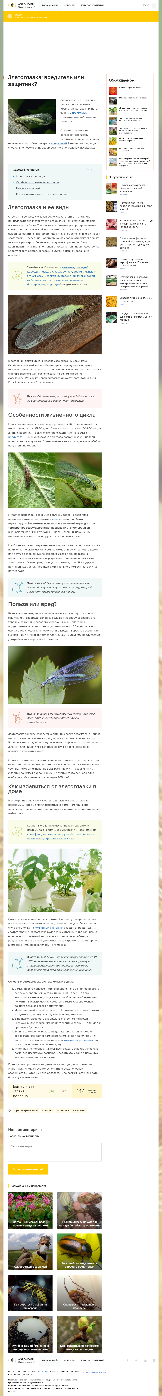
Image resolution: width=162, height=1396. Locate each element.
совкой (51, 276)
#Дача (31, 16)
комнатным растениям (78, 1040)
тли (93, 738)
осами (41, 276)
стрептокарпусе (55, 838)
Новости (69, 5)
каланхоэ (88, 834)
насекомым (79, 113)
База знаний (50, 5)
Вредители (47, 1110)
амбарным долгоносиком (44, 280)
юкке (70, 838)
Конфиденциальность (94, 1372)
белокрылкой (36, 284)
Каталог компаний (92, 5)
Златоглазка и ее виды (31, 176)
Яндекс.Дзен (43, 1371)
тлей (55, 519)
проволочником (72, 280)
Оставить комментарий (28, 1169)
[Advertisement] (81, 45)
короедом (33, 271)
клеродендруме (58, 834)
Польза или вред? (28, 188)
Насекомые (63, 1110)
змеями (78, 271)
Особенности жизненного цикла (37, 182)
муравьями (67, 267)
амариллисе (35, 838)
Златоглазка (79, 1110)
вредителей (59, 143)
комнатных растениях (49, 927)
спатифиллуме (36, 834)
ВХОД (146, 5)
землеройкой (63, 271)
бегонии (75, 834)
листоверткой (66, 276)
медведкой (54, 284)
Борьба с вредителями (26, 1110)
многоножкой (86, 276)
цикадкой (82, 267)
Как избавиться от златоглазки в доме (41, 194)
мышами (47, 271)
